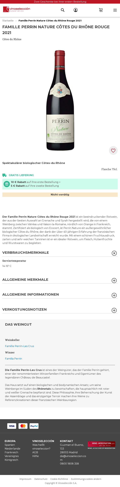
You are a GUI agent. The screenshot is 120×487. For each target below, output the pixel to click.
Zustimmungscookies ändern (86, 478)
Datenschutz (41, 478)
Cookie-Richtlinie (59, 478)
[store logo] (15, 10)
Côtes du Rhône (11, 39)
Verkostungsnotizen (24, 310)
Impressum (25, 478)
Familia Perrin (13, 358)
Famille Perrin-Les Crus (19, 346)
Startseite (8, 20)
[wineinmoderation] (101, 448)
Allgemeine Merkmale (25, 280)
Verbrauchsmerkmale (25, 253)
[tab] (60, 254)
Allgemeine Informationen (30, 295)
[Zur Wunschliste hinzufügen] (113, 150)
